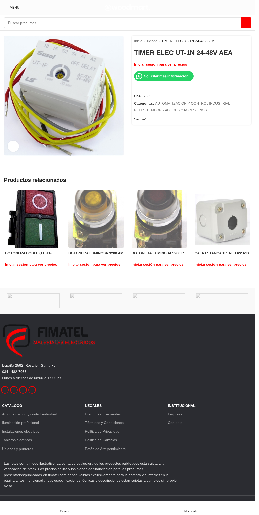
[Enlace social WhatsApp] (168, 119)
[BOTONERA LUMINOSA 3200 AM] (96, 219)
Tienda (151, 41)
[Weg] (158, 301)
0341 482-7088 (14, 372)
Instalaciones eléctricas (20, 431)
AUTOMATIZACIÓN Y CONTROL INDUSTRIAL (192, 103)
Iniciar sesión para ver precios (160, 64)
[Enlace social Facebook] (149, 119)
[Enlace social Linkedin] (162, 119)
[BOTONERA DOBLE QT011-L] (33, 219)
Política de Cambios (101, 440)
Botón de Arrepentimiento (105, 449)
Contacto (175, 423)
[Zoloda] (33, 301)
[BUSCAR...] (246, 22)
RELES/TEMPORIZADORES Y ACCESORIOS (170, 110)
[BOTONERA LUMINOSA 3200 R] (159, 219)
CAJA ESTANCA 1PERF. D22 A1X (222, 253)
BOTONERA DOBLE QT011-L (29, 253)
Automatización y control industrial (29, 414)
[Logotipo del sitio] (127, 7)
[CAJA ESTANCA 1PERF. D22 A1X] (222, 219)
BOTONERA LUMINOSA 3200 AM (95, 253)
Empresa (175, 414)
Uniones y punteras (17, 449)
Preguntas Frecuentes (103, 414)
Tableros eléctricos (17, 440)
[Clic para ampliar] (13, 146)
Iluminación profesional (20, 423)
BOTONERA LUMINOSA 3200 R (158, 253)
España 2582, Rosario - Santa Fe (29, 365)
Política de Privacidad (102, 431)
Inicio (138, 41)
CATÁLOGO (12, 406)
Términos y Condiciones (104, 423)
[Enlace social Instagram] (156, 119)
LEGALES (93, 406)
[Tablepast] (221, 301)
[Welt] (96, 301)
